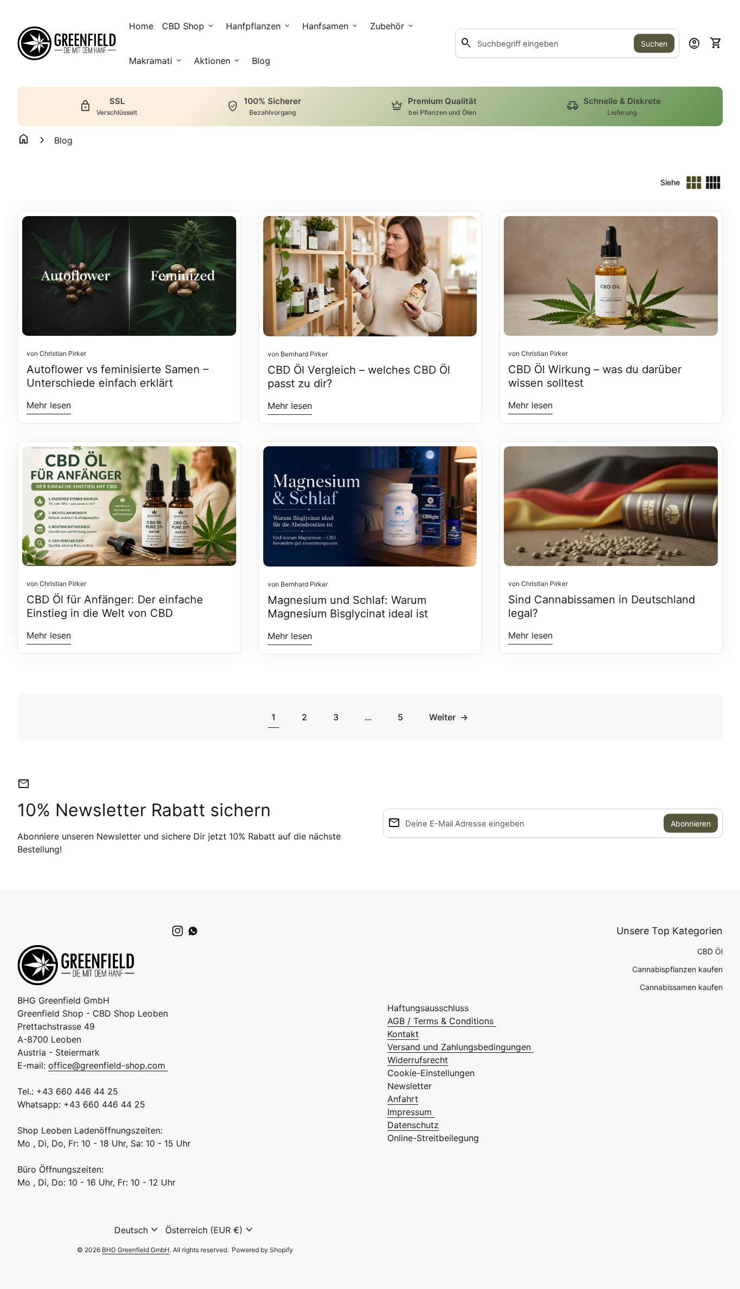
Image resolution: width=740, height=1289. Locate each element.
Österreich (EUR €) (210, 1229)
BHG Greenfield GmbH (136, 1250)
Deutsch (137, 1229)
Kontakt (403, 1033)
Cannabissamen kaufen (681, 987)
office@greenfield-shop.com (108, 1065)
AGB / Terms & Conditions (441, 1020)
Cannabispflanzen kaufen (677, 969)
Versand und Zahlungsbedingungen (460, 1046)
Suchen (654, 43)
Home (141, 26)
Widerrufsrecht (417, 1059)
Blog (261, 60)
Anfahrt (402, 1098)
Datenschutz (413, 1124)
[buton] (137, 1229)
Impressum (410, 1111)
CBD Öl (710, 951)
